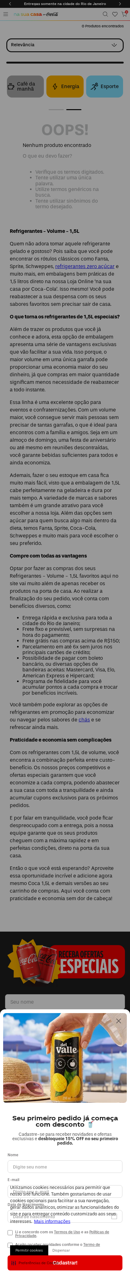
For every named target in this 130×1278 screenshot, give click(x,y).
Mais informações (52, 1221)
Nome (13, 1155)
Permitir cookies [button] (29, 1250)
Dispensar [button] (61, 1250)
